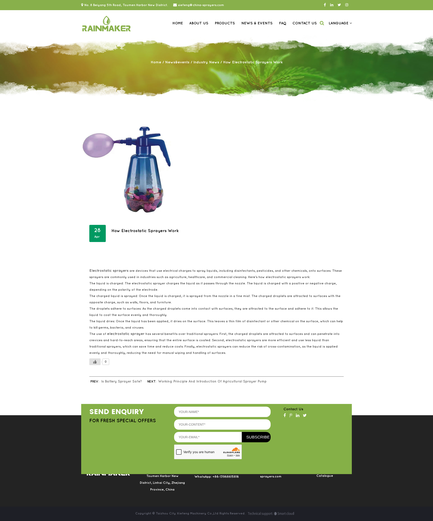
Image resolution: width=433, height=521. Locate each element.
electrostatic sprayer (126, 334)
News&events (177, 62)
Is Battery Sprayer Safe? (121, 381)
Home (177, 23)
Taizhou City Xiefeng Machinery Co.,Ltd (187, 513)
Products (225, 23)
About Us (198, 23)
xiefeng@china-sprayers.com (201, 5)
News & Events (257, 23)
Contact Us (305, 23)
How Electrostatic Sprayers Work (145, 231)
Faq (282, 23)
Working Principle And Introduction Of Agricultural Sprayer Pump (212, 381)
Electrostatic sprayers (109, 270)
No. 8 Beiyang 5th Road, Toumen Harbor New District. (126, 5)
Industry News (206, 62)
